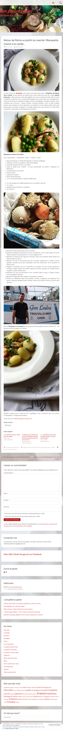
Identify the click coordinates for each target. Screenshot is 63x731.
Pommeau (6, 699)
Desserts (6, 635)
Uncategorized (8, 666)
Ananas (12, 687)
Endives (12, 694)
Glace (24, 696)
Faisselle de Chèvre (32, 694)
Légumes (7, 655)
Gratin (27, 696)
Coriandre (44, 690)
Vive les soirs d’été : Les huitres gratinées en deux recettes (22, 603)
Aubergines (16, 687)
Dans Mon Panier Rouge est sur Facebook (23, 554)
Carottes (39, 687)
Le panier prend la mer (12, 447)
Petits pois (31, 447)
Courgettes (52, 690)
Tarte (5, 702)
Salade (51, 699)
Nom (6, 493)
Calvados (33, 687)
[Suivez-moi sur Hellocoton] (13, 587)
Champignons (46, 687)
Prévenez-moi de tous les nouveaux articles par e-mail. (22, 516)
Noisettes (41, 696)
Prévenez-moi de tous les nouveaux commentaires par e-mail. (25, 513)
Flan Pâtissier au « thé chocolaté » (14, 606)
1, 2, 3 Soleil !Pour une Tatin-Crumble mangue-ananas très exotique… (48, 436)
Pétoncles (37, 447)
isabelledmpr (19, 47)
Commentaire (9, 473)
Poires (57, 696)
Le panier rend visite (10, 650)
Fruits (5, 641)
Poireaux (52, 696)
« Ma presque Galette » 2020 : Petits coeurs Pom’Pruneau (22, 612)
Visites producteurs (10, 672)
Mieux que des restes (10, 658)
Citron (15, 690)
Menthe (35, 696)
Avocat (21, 687)
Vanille (53, 447)
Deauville (7, 694)
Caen (28, 687)
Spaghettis (55, 699)
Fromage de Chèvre (11, 696)
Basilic (25, 687)
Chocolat (6, 630)
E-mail (6, 500)
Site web (6, 507)
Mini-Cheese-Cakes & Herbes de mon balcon (18, 609)
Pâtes (30, 699)
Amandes (6, 687)
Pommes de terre (45, 447)
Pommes (13, 699)
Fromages (7, 638)
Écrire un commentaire (10, 449)
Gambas (25, 447)
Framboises (51, 693)
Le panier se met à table (11, 652)
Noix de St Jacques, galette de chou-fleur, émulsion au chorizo (23, 615)
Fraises (41, 693)
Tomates (11, 702)
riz (38, 699)
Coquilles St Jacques (32, 690)
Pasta (5, 661)
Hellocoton (21, 589)
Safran (46, 699)
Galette (20, 696)
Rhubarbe (34, 699)
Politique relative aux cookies (11, 728)
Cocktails (7, 633)
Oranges (46, 696)
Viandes (6, 669)
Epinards (18, 694)
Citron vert (20, 690)
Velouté (17, 702)
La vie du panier (9, 644)
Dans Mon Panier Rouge (12, 589)
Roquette (41, 699)
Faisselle (24, 694)
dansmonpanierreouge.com (23, 418)
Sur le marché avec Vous (11, 664)
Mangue (31, 696)
